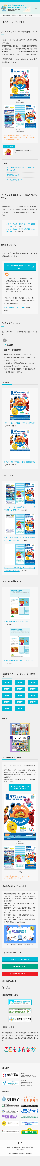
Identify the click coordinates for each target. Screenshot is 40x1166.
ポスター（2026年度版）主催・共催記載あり (19, 423)
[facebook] (3, 987)
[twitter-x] (8, 987)
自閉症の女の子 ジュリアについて (25, 152)
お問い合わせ (20, 1150)
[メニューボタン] (35, 8)
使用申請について (13, 175)
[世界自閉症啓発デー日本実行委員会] (15, 8)
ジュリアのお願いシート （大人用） (16, 621)
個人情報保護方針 (16, 1147)
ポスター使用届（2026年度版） (15, 307)
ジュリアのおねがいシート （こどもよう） (19, 660)
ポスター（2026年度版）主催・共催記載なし (19, 462)
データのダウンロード (14, 180)
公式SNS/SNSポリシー (28, 1147)
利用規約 (8, 1147)
